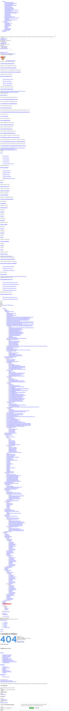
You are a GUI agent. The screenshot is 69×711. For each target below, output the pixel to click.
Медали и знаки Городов (7, 85)
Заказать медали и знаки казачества (7, 63)
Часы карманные (6, 161)
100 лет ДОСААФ (8, 6)
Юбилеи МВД (11, 364)
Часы (1, 152)
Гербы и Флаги (5, 657)
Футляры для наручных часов (8, 163)
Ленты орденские (8, 15)
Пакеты (2, 237)
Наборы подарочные (4, 167)
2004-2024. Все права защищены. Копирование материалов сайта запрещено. (8, 681)
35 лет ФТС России (4, 116)
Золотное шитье (8, 14)
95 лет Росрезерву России (5, 120)
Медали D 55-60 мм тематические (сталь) (10, 299)
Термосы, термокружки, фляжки (6, 199)
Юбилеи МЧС (11, 409)
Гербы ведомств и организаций (9, 270)
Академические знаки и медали (8, 660)
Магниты (2, 228)
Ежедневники (3, 203)
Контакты (4, 669)
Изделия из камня (3, 207)
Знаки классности (10, 486)
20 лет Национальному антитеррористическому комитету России (13, 145)
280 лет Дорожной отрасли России (7, 124)
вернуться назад (21, 642)
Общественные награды (9, 9)
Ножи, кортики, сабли (4, 186)
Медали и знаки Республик (8, 79)
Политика (4, 672)
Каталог (6, 310)
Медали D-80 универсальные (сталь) (9, 290)
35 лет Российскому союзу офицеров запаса (8, 103)
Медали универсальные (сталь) (6, 279)
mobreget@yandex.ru (4, 48)
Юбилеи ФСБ (11, 378)
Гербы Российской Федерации (8, 266)
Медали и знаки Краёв (7, 81)
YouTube (5, 626)
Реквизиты (7, 26)
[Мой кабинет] (1, 306)
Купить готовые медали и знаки (11, 3)
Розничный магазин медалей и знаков (10, 661)
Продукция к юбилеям (9, 4)
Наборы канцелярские (7, 176)
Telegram (5, 624)
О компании (7, 22)
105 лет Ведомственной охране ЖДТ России (8, 99)
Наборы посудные (6, 174)
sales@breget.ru (3, 39)
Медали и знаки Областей (8, 83)
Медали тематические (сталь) (6, 294)
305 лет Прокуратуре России (5, 107)
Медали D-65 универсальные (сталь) (9, 286)
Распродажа (7, 18)
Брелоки (2, 216)
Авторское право (8, 28)
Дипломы (2, 211)
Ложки (1, 249)
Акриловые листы (8, 20)
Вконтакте (6, 623)
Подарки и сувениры (9, 7)
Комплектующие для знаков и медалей (12, 17)
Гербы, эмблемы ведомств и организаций (8, 263)
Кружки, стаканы (3, 224)
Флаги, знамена (3, 274)
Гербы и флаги (7, 13)
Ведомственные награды (9, 8)
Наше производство (8, 23)
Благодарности (7, 24)
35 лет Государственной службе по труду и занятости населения (12, 141)
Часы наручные (6, 155)
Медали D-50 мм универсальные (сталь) (10, 282)
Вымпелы (2, 232)
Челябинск (7, 608)
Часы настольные (6, 159)
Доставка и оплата (6, 676)
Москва (6, 609)
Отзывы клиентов (8, 25)
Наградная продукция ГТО (10, 16)
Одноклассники (7, 627)
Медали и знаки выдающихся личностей (8, 67)
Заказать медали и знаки (9, 2)
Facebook (5, 622)
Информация (3, 674)
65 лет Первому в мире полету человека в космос (10, 137)
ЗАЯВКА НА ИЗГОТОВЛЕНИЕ (6, 54)
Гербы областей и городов (8, 268)
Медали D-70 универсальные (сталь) (9, 288)
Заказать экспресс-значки (13, 352)
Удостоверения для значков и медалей (12, 11)
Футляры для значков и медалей (10, 12)
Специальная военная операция (10, 5)
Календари (2, 220)
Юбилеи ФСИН (12, 372)
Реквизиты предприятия (7, 671)
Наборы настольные (6, 172)
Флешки (2, 245)
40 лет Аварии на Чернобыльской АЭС (8, 133)
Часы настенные (6, 157)
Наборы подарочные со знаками (9, 178)
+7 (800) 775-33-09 (3, 38)
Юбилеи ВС (11, 384)
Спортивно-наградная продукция (11, 19)
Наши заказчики (8, 29)
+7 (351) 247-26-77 (3, 42)
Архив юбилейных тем (13, 429)
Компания (2, 664)
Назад (6, 309)
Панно (1, 182)
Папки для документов (4, 190)
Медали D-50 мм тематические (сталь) (10, 297)
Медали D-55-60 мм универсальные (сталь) (11, 284)
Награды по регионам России (6, 76)
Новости (6, 27)
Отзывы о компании (6, 667)
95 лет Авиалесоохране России (6, 128)
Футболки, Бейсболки (4, 241)
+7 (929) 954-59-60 (3, 46)
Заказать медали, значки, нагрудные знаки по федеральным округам (21, 327)
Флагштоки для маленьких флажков (7, 259)
